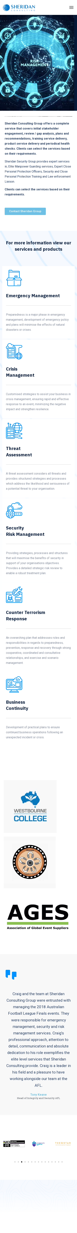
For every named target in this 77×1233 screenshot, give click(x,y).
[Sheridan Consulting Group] (19, 7)
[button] (15, 1161)
